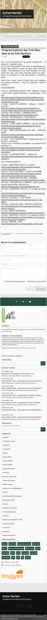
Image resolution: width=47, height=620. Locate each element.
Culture (5, 453)
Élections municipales (10, 476)
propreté (25, 553)
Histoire (5, 492)
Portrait (5, 504)
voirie (38, 548)
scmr (18, 553)
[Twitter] (23, 302)
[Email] (30, 302)
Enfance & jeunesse (9, 480)
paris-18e (12, 544)
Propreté (6, 516)
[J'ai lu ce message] (45, 615)
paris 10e (5, 553)
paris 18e (33, 553)
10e (18, 557)
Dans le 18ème (7, 465)
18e (13, 557)
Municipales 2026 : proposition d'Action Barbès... (22, 403)
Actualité (5, 437)
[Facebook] (17, 302)
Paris (12, 553)
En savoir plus (13, 618)
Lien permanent (8, 233)
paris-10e (36, 544)
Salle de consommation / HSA (12, 520)
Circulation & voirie (9, 441)
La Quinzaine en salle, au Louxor (35, 39)
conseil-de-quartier (24, 544)
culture (4, 544)
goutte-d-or (30, 548)
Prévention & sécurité (10, 508)
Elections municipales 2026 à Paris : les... (18, 374)
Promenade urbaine (9, 512)
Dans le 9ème (7, 457)
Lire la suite (8, 331)
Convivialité (6, 449)
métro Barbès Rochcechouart (12, 496)
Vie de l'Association (9, 535)
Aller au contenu (6, 2)
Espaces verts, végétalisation (12, 488)
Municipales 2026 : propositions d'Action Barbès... (22, 381)
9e (22, 557)
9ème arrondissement (16, 548)
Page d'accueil (41, 36)
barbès (28, 557)
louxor (4, 548)
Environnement (8, 484)
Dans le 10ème (7, 461)
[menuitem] (21, 36)
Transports (6, 527)
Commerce (6, 445)
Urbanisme (6, 531)
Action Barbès (12, 12)
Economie (6, 472)
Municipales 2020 (8, 500)
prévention (6, 557)
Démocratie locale (9, 469)
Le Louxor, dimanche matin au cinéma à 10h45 (18, 36)
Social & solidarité (8, 524)
